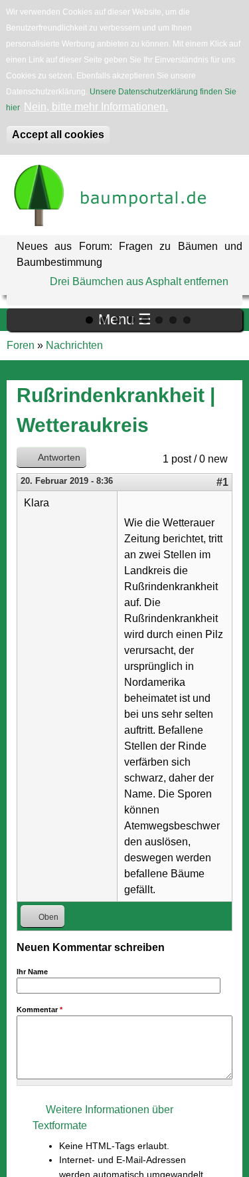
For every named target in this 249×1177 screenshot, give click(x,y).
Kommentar (39, 1010)
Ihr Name (32, 972)
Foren (21, 345)
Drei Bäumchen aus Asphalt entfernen (139, 281)
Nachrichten (74, 345)
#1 (222, 482)
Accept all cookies (58, 134)
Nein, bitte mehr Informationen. (96, 106)
